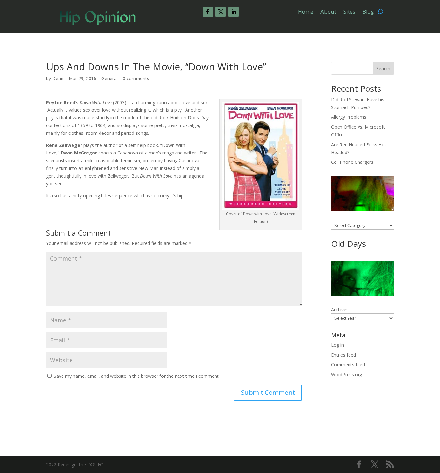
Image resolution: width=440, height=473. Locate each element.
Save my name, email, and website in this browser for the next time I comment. (137, 376)
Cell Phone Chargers (352, 162)
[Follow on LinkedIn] (233, 12)
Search (383, 68)
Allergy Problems (348, 117)
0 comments (136, 78)
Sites (349, 12)
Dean (57, 78)
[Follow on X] (220, 12)
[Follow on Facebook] (208, 12)
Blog (368, 12)
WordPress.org (346, 374)
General (109, 78)
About (328, 12)
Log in (337, 345)
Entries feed (343, 355)
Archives (340, 309)
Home (305, 12)
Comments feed (348, 364)
